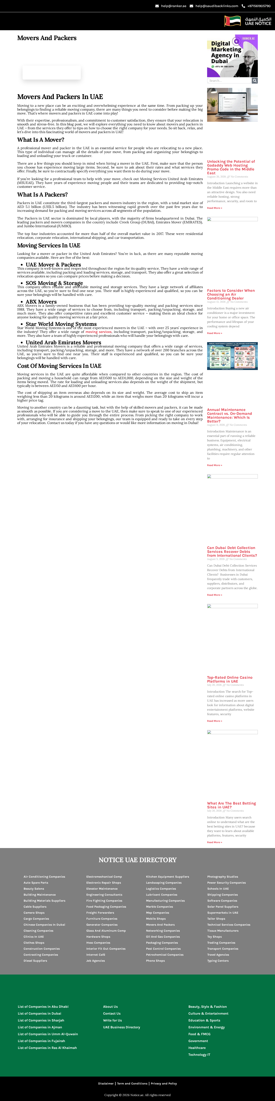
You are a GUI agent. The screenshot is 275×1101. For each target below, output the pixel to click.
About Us (110, 1007)
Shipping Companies (222, 894)
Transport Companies (222, 949)
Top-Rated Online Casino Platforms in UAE (229, 679)
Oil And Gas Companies (163, 937)
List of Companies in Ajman (40, 1027)
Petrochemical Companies (164, 955)
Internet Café (95, 955)
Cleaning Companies (38, 931)
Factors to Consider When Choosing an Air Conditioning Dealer (231, 294)
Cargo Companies (36, 919)
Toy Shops (214, 937)
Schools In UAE (218, 888)
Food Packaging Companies (106, 906)
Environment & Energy (206, 1027)
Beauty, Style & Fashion (207, 1007)
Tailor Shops (216, 919)
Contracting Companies (41, 955)
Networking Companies (163, 931)
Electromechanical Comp (104, 876)
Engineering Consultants (104, 894)
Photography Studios (222, 876)
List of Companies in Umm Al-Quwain (48, 1034)
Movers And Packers (160, 925)
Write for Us (112, 1020)
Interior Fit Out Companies (105, 949)
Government (198, 1041)
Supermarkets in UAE (222, 912)
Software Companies (222, 900)
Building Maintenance (40, 894)
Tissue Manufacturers (222, 931)
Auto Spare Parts (36, 882)
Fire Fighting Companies (104, 900)
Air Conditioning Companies (44, 876)
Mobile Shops (156, 919)
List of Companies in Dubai (39, 1013)
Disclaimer (106, 1083)
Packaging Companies (162, 943)
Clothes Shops (34, 943)
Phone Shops (155, 961)
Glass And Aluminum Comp (106, 931)
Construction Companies (42, 949)
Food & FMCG (199, 1034)
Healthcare (197, 1048)
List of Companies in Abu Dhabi (43, 1007)
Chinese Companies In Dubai (44, 925)
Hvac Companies (98, 943)
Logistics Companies (161, 888)
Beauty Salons (34, 888)
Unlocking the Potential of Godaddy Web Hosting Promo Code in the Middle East (231, 167)
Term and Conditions (132, 1083)
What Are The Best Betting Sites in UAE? (231, 805)
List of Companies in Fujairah (41, 1041)
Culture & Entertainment (208, 1013)
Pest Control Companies (163, 949)
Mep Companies (157, 912)
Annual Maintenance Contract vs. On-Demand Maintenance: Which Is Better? (229, 415)
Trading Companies (221, 943)
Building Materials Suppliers (44, 900)
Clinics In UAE (34, 937)
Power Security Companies (226, 882)
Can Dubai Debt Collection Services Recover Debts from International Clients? (232, 551)
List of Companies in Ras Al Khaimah (47, 1048)
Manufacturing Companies (165, 900)
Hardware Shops (98, 937)
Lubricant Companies (161, 894)
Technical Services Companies (228, 925)
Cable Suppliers (35, 906)
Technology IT (199, 1055)
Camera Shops (34, 912)
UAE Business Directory (121, 1027)
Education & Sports (204, 1020)
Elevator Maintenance (102, 888)
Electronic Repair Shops (103, 882)
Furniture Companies (101, 919)
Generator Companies (102, 925)
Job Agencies (95, 961)
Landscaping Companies (164, 882)
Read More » (214, 207)
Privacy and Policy (164, 1083)
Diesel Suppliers (35, 961)
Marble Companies (159, 906)
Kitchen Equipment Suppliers (167, 876)
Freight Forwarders (100, 912)
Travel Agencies (218, 955)
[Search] (255, 81)
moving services (99, 332)
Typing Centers (218, 961)
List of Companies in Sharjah (41, 1020)
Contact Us (112, 1013)
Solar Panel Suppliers (222, 906)
